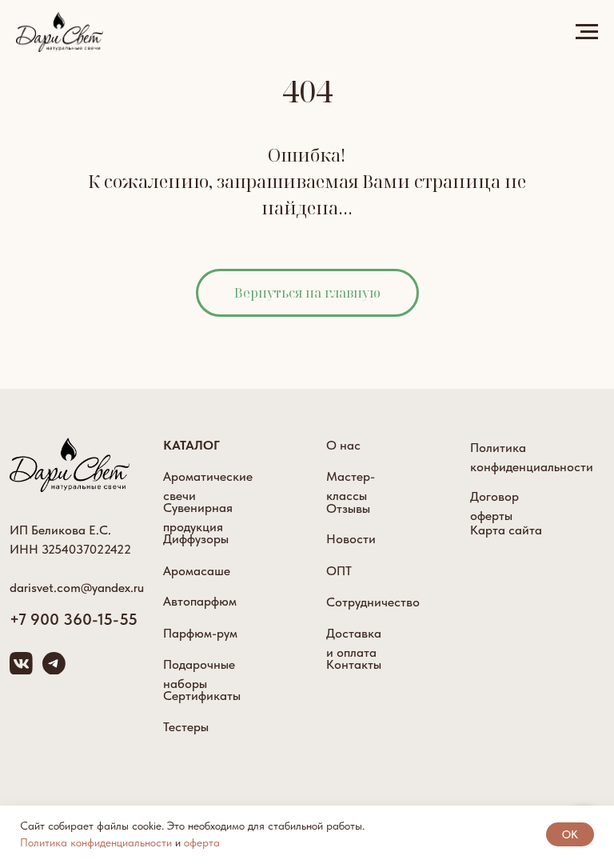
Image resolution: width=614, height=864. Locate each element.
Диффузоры (196, 538)
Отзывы (348, 508)
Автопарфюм (200, 601)
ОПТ (339, 570)
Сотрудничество (373, 602)
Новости (351, 538)
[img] (70, 465)
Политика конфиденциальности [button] (96, 842)
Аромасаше (196, 570)
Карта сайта (506, 530)
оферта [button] (202, 842)
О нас (343, 445)
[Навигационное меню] (587, 32)
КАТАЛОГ (191, 445)
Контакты (353, 664)
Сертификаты (202, 695)
